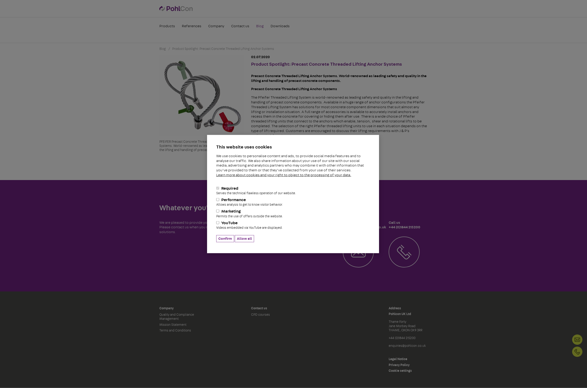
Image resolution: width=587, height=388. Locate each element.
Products (167, 26)
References (191, 26)
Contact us (240, 26)
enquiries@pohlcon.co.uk (407, 346)
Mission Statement (172, 324)
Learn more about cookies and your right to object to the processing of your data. (283, 175)
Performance (249, 202)
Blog (260, 26)
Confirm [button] (225, 238)
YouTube (249, 225)
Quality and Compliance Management (176, 317)
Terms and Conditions (175, 330)
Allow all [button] (244, 238)
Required (256, 190)
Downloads (280, 26)
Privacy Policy (399, 365)
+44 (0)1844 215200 (577, 352)
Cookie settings (400, 370)
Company (216, 26)
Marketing (249, 213)
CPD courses (260, 314)
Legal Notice (398, 359)
